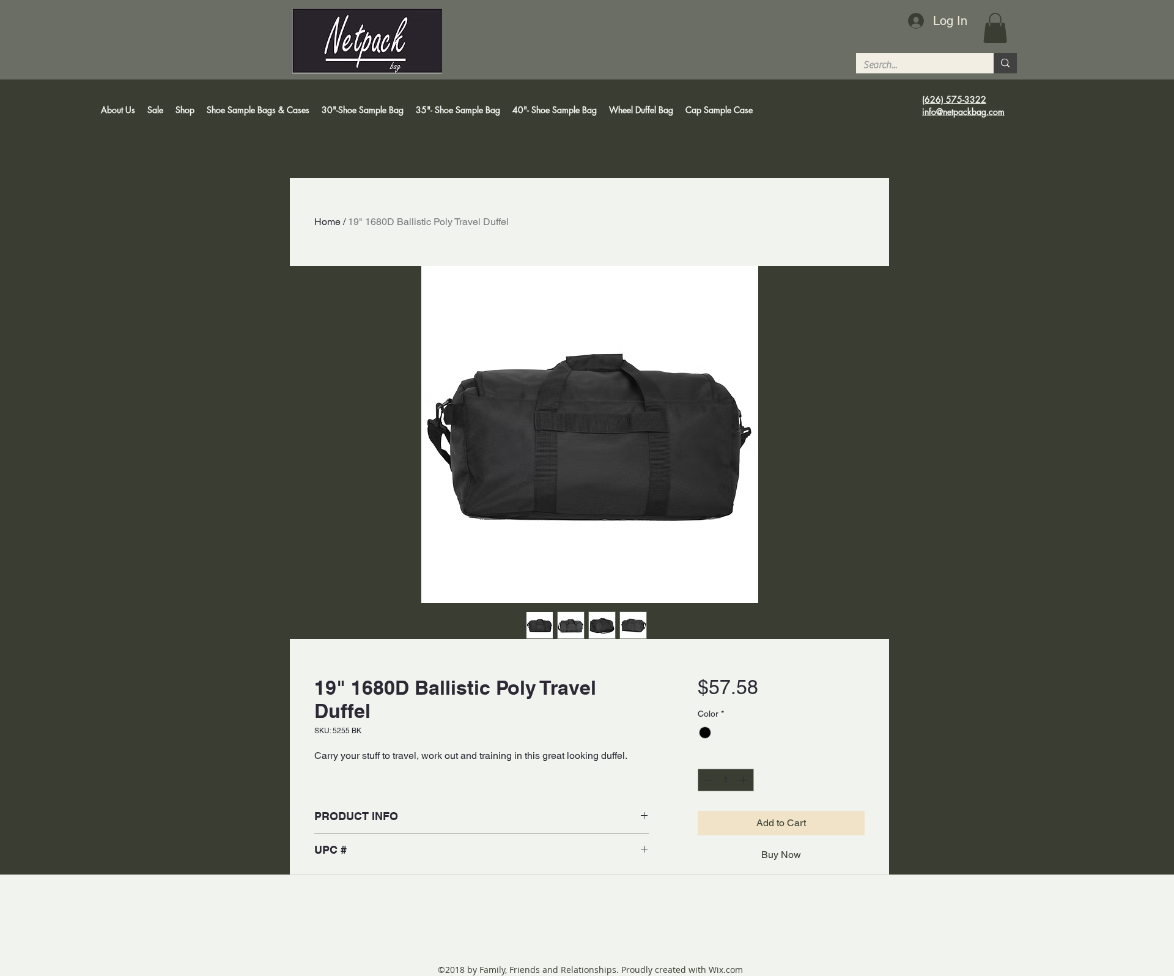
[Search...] (1005, 63)
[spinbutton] (726, 780)
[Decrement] (707, 780)
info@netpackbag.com (963, 111)
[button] (995, 28)
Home (327, 221)
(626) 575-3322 (954, 99)
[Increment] (744, 780)
